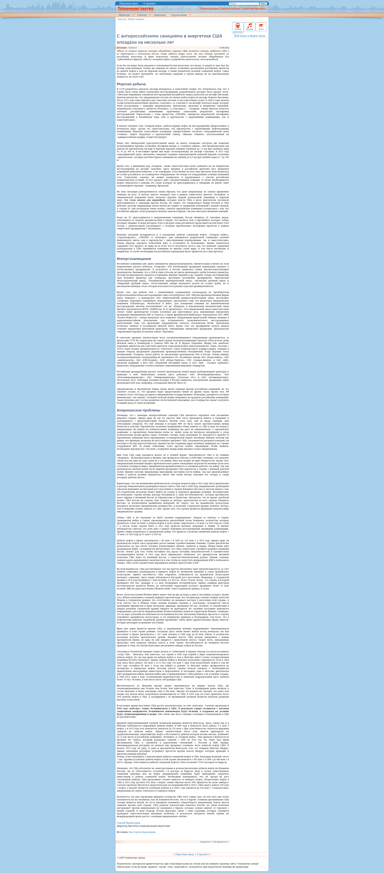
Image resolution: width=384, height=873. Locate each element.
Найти (263, 4)
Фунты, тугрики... (136, 19)
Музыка (249, 29)
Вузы (261, 29)
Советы (142, 15)
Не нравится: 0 (221, 841)
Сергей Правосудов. (129, 822)
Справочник (179, 15)
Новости (124, 15)
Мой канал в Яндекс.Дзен (249, 35)
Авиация (160, 15)
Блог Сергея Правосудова (142, 832)
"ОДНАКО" (133, 47)
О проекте (149, 3)
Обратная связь (128, 3)
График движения (237, 30)
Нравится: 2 (206, 841)
